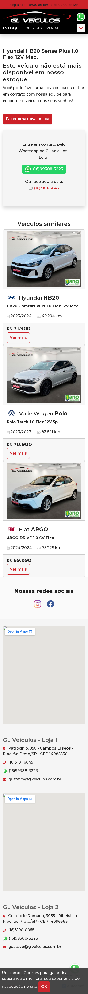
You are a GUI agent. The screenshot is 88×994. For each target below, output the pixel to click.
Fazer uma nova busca (27, 119)
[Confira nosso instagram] (38, 601)
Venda (52, 28)
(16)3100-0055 (20, 930)
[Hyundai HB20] (44, 259)
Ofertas (33, 28)
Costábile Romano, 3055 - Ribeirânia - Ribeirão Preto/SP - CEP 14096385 (41, 919)
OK (44, 986)
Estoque (12, 28)
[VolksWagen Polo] (44, 375)
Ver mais (18, 337)
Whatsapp (80, 17)
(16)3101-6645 (46, 188)
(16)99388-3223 (47, 169)
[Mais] (81, 28)
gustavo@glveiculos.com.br (34, 779)
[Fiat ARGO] (44, 491)
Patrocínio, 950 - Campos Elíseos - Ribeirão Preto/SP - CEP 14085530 (38, 751)
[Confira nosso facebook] (51, 601)
